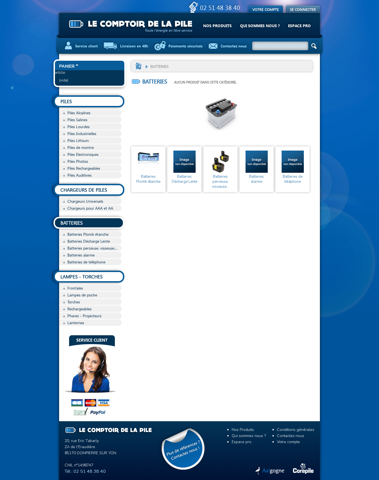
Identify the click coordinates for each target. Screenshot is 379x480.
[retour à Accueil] (139, 65)
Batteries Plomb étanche (87, 234)
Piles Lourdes (78, 126)
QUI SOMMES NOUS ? (260, 25)
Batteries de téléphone (86, 262)
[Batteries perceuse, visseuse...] (220, 162)
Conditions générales (295, 429)
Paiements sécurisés (185, 46)
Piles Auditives (79, 175)
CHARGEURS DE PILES (83, 190)
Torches (73, 301)
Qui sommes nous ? (249, 435)
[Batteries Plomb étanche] (148, 162)
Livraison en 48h (134, 46)
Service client (86, 46)
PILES (66, 101)
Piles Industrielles (81, 133)
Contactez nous (234, 46)
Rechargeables (79, 308)
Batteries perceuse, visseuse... (92, 248)
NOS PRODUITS (217, 25)
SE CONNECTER (303, 9)
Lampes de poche (82, 295)
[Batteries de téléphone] (292, 162)
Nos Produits (243, 429)
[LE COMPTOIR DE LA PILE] (131, 26)
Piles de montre (80, 147)
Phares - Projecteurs (84, 315)
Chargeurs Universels (85, 201)
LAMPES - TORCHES (81, 276)
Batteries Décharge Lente (88, 241)
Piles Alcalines (78, 112)
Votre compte (265, 9)
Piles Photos (77, 161)
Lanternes (75, 322)
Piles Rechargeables (83, 168)
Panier (67, 66)
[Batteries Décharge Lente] (184, 162)
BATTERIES (71, 223)
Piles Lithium (78, 140)
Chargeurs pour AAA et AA (90, 208)
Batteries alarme (81, 255)
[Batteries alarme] (256, 162)
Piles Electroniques (82, 154)
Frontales (75, 288)
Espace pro (241, 442)
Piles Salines (77, 119)
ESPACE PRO (299, 25)
